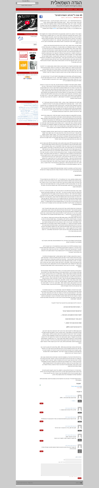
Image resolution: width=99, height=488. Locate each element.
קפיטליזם (25, 118)
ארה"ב (25, 103)
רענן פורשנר (76, 17)
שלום (34, 121)
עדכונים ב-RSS (28, 5)
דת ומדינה (28, 107)
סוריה (20, 115)
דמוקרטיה (34, 107)
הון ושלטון (22, 107)
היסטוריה (35, 109)
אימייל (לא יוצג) (62, 462)
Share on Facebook (41, 16)
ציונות (29, 118)
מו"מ (30, 113)
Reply (41, 403)
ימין (34, 111)
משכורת (27, 115)
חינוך (20, 109)
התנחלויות (30, 109)
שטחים (20, 118)
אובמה (35, 103)
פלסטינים (24, 117)
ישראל (27, 111)
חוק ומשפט (24, 109)
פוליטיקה (30, 117)
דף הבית (80, 9)
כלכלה (36, 113)
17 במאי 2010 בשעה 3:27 (70, 435)
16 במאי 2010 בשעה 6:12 (70, 426)
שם (64, 459)
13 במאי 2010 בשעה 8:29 (70, 408)
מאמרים (75, 9)
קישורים (63, 9)
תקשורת (25, 120)
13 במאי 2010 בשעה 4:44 (70, 396)
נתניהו (23, 115)
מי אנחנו (59, 9)
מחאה (27, 113)
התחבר (22, 5)
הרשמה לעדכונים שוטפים (46, 9)
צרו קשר (54, 9)
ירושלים (32, 111)
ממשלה (35, 115)
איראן (33, 103)
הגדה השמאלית (66, 2)
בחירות (22, 103)
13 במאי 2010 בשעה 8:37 (70, 417)
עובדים (36, 117)
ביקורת (30, 105)
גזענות (26, 105)
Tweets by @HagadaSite (32, 125)
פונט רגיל (24, 1)
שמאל (30, 121)
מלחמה (23, 113)
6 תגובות (62, 17)
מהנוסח (54, 28)
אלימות (29, 103)
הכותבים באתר (69, 9)
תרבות (21, 120)
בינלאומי (35, 105)
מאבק (32, 113)
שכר (37, 120)
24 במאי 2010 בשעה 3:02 (70, 445)
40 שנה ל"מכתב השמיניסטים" (68, 15)
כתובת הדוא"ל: (34, 36)
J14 (37, 103)
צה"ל (32, 118)
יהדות (37, 111)
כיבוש (23, 111)
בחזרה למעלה (78, 482)
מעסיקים (30, 115)
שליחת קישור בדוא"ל (75, 386)
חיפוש (36, 3)
